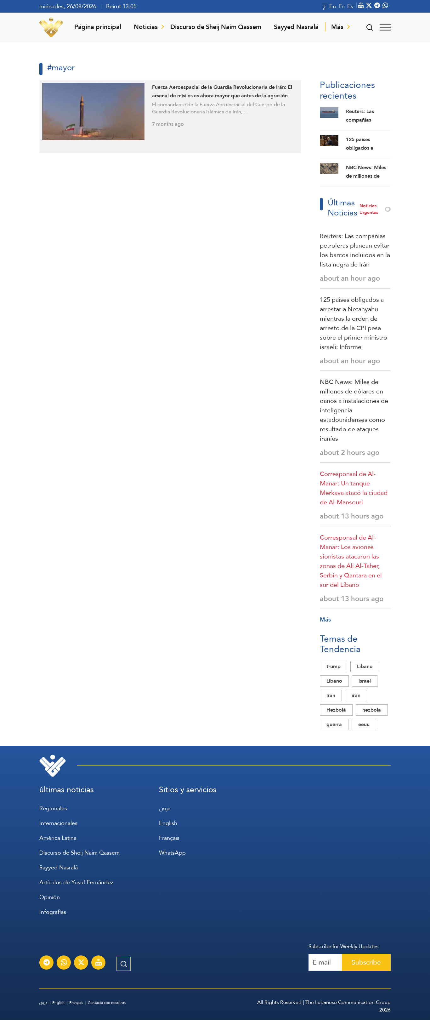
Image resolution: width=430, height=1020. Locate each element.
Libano (334, 680)
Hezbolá (336, 709)
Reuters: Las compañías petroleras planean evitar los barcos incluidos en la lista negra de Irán (355, 250)
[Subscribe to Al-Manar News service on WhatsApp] (64, 963)
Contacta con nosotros (107, 1002)
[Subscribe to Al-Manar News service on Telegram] (46, 963)
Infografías (52, 912)
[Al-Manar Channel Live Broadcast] (98, 963)
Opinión (49, 897)
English (168, 823)
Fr (341, 6)
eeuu (364, 724)
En (332, 6)
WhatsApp (172, 852)
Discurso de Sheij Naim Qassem (215, 27)
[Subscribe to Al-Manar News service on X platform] (81, 963)
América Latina (57, 838)
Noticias (146, 27)
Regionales (53, 808)
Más (337, 27)
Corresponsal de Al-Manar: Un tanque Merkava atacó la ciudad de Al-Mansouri (354, 488)
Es (350, 6)
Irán (330, 695)
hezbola (371, 709)
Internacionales (58, 823)
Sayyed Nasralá (296, 27)
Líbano (365, 666)
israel (365, 680)
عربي (165, 808)
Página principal (97, 27)
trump (333, 666)
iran (356, 695)
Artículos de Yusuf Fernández (76, 882)
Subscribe (366, 962)
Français (169, 838)
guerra (334, 724)
